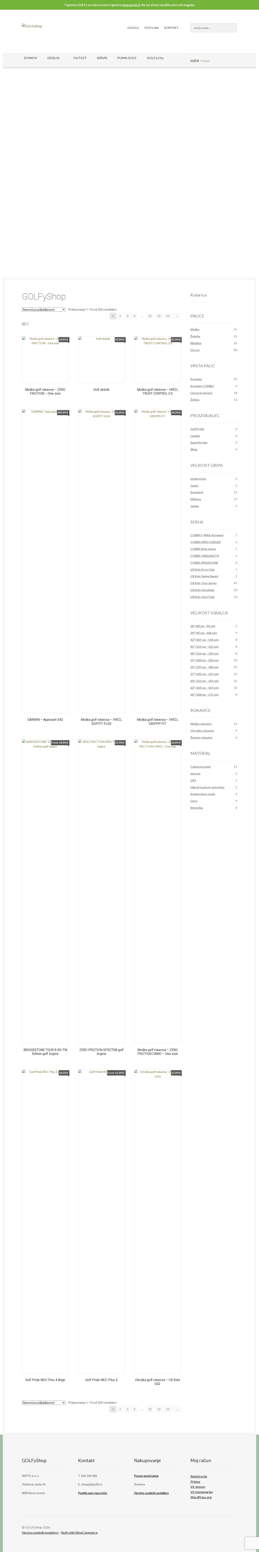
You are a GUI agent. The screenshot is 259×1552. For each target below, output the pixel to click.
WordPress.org (201, 1497)
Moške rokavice (200, 723)
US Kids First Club (202, 569)
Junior (194, 485)
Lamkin (195, 435)
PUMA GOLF (127, 58)
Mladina (195, 343)
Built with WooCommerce (79, 1532)
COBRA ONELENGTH (204, 555)
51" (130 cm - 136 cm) (204, 660)
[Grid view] (23, 324)
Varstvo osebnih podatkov (151, 1493)
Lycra (193, 801)
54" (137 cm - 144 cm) (204, 667)
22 (159, 316)
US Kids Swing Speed (204, 576)
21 (150, 316)
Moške (194, 329)
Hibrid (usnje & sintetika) (207, 787)
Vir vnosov (197, 1486)
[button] (15, 162)
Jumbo (194, 506)
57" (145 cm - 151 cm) (204, 674)
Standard (196, 492)
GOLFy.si (133, 27)
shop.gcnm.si (131, 5)
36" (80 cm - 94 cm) (202, 626)
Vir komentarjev (201, 1492)
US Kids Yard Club (202, 597)
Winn (193, 449)
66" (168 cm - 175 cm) (204, 694)
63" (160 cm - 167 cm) (204, 687)
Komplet (196, 379)
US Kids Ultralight (202, 590)
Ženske (195, 336)
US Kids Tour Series (203, 583)
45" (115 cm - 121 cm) (204, 646)
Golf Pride (197, 429)
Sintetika (196, 807)
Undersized (198, 478)
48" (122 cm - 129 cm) (204, 653)
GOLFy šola (151, 27)
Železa (194, 399)
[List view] (27, 324)
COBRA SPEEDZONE (204, 562)
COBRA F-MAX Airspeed (206, 535)
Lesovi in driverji (201, 393)
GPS (193, 780)
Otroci (195, 350)
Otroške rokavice (202, 730)
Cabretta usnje (200, 766)
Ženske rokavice (201, 737)
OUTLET (80, 58)
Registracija (198, 1476)
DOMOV (30, 58)
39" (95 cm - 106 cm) (203, 633)
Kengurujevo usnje (202, 794)
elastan (195, 773)
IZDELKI (53, 58)
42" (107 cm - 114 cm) (204, 639)
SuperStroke (198, 442)
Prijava (195, 1481)
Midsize (195, 499)
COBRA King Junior (203, 549)
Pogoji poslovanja (146, 1476)
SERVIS (102, 58)
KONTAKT (171, 27)
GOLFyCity (155, 58)
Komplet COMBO (202, 386)
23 (167, 316)
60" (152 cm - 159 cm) (204, 681)
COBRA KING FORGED (205, 542)
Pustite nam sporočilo (92, 1493)
